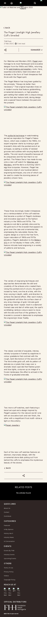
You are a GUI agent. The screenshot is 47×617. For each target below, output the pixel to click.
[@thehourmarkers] (14, 590)
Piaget (35, 61)
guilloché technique (15, 135)
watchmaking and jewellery (20, 69)
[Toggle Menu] (5, 3)
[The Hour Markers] (5, 592)
